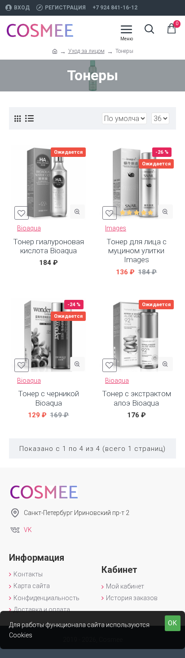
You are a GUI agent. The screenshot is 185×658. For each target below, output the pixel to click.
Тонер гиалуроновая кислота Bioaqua (48, 246)
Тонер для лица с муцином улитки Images (136, 250)
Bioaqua (29, 228)
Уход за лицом (86, 51)
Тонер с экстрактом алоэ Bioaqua (136, 398)
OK (172, 623)
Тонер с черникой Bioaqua (48, 398)
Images (115, 228)
